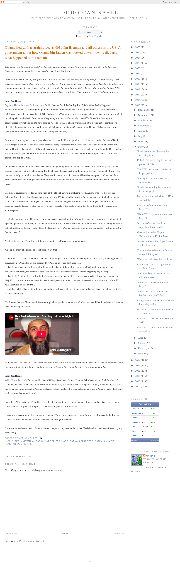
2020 (138, 78)
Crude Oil (135, 409)
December (144, 109)
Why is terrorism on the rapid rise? (155, 259)
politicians (24, 444)
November (144, 115)
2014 (138, 360)
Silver (134, 431)
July (140, 136)
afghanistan (23, 441)
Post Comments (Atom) (31, 540)
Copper (134, 436)
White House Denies (15, 380)
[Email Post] (40, 438)
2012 (138, 370)
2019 (138, 84)
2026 (138, 47)
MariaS (150, 456)
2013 (138, 365)
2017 (138, 94)
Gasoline (135, 418)
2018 (138, 89)
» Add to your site (154, 440)
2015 (138, 105)
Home (65, 533)
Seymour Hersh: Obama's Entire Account (25, 105)
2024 (138, 57)
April (141, 337)
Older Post (118, 533)
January (142, 353)
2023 (138, 62)
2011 (138, 376)
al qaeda (38, 441)
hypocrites (52, 441)
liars (64, 441)
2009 (138, 386)
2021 (138, 73)
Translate (99, 36)
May (140, 146)
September (144, 125)
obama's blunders (81, 441)
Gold (133, 427)
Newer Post (11, 533)
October (142, 120)
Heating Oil (136, 422)
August (142, 130)
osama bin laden (105, 441)
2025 (138, 52)
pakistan (10, 444)
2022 (138, 68)
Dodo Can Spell (90, 12)
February (143, 348)
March (142, 343)
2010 (138, 381)
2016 (138, 99)
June (141, 141)
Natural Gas (136, 413)
